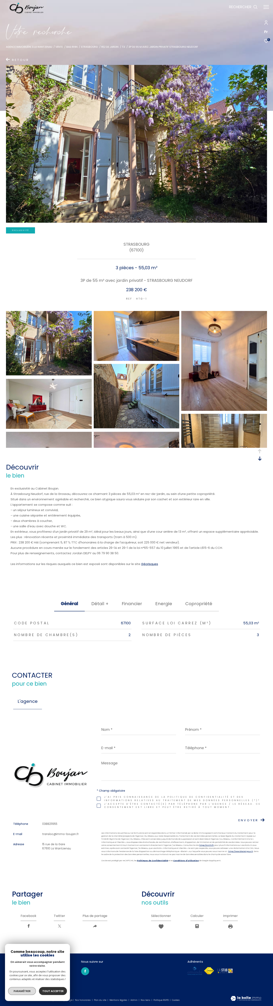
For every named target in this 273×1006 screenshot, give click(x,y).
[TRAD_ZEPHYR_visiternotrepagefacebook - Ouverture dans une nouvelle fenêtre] (85, 971)
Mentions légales (119, 1000)
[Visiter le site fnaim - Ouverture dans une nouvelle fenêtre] (209, 971)
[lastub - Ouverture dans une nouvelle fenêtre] (225, 971)
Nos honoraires (83, 1000)
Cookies (176, 1000)
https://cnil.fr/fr (206, 845)
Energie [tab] (163, 604)
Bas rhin (72, 47)
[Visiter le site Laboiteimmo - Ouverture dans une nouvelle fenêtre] (246, 998)
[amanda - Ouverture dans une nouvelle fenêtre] (194, 971)
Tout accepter (53, 991)
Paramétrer (22, 991)
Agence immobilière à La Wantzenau (29, 47)
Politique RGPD (161, 1000)
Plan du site (100, 1000)
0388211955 (49, 824)
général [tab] (69, 604)
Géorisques (149, 564)
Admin (134, 1000)
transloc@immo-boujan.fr (60, 834)
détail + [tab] (100, 604)
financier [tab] (132, 604)
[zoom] (49, 374)
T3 (123, 47)
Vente (59, 47)
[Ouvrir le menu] (266, 7)
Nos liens (146, 1000)
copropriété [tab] (198, 604)
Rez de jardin (110, 47)
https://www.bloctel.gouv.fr (240, 851)
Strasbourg (89, 47)
